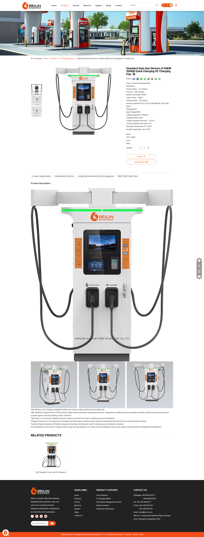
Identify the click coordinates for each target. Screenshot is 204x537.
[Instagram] (45, 516)
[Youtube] (41, 516)
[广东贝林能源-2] (167, 5)
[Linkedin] (36, 516)
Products (77, 499)
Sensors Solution (102, 505)
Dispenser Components (105, 509)
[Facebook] (32, 516)
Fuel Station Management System (108, 502)
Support (77, 509)
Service (77, 502)
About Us (77, 505)
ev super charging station (41, 176)
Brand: (128, 140)
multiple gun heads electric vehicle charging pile (96, 176)
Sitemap (128, 535)
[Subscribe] (52, 523)
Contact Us (78, 516)
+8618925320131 (148, 495)
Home (76, 495)
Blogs (76, 512)
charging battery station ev (64, 176)
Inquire (139, 157)
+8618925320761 (149, 499)
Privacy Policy (138, 535)
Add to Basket (140, 162)
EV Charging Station (103, 499)
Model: (128, 134)
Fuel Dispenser (102, 495)
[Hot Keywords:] (157, 5)
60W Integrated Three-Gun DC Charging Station (51, 472)
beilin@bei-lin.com (145, 512)
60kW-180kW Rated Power (128, 176)
